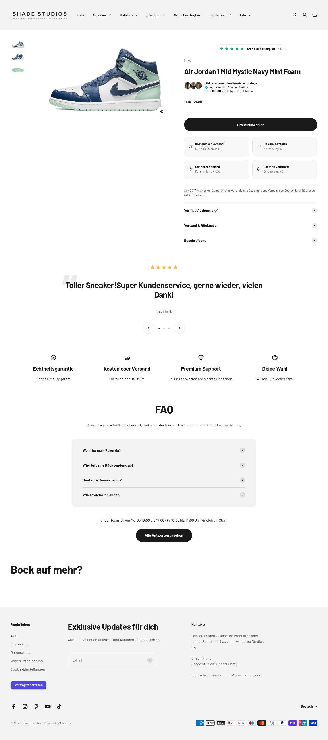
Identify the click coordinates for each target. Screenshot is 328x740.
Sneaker (99, 15)
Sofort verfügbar (187, 15)
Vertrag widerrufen (29, 685)
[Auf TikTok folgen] (59, 707)
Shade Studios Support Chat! (214, 664)
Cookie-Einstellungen (28, 669)
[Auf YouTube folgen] (48, 707)
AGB (14, 635)
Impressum (19, 644)
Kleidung (154, 15)
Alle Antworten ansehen (164, 535)
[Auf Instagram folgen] (25, 707)
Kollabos (126, 15)
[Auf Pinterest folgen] (36, 707)
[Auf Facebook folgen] (14, 707)
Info (243, 15)
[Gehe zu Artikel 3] (18, 70)
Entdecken (217, 15)
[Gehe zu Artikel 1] (18, 45)
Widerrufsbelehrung (27, 661)
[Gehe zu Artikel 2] (18, 58)
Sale (80, 15)
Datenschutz (21, 652)
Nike (187, 60)
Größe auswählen (250, 124)
